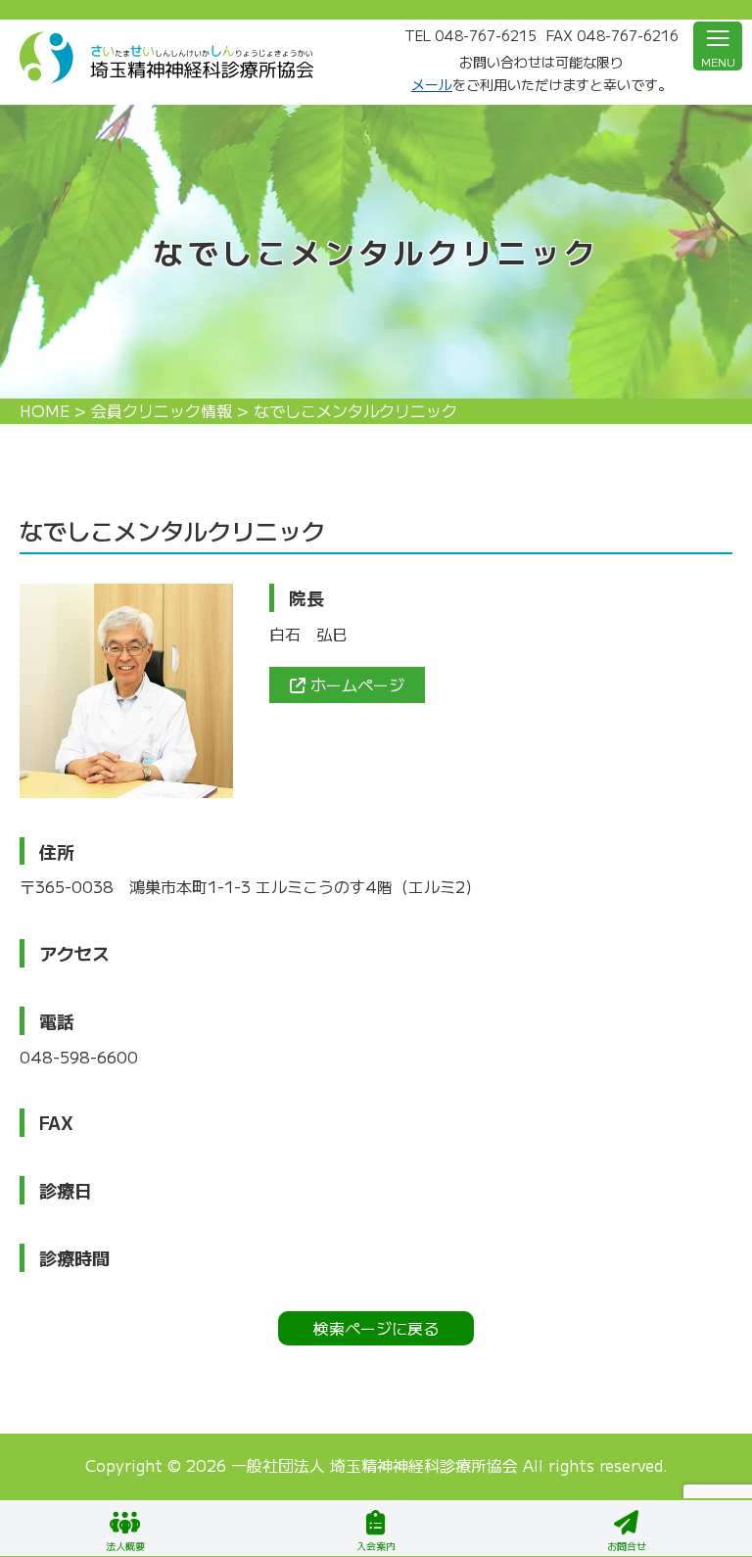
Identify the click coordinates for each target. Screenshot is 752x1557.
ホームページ (355, 684)
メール (431, 84)
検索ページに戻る (376, 1328)
